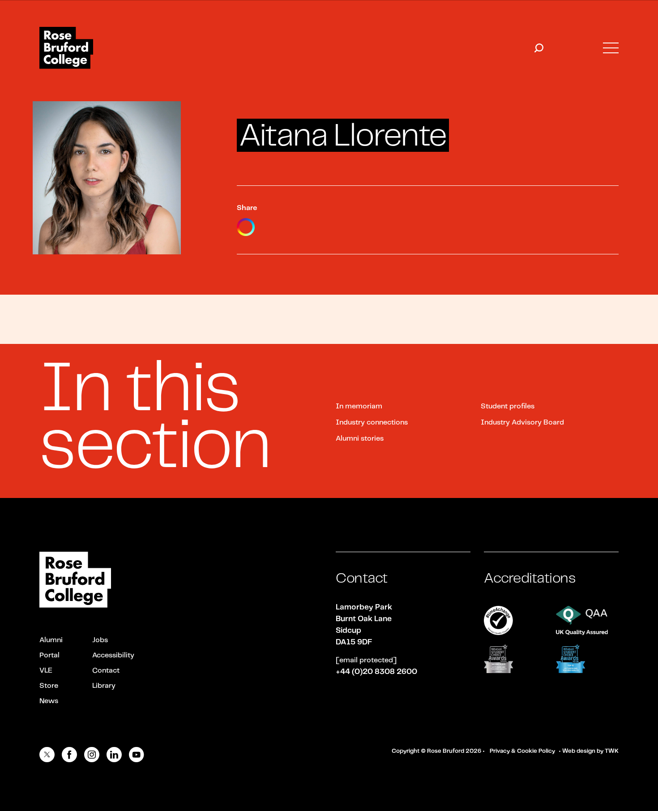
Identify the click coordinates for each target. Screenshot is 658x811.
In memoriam (359, 406)
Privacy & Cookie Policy (522, 751)
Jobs (100, 640)
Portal (49, 655)
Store (48, 685)
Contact (106, 670)
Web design (578, 751)
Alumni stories (360, 438)
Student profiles (507, 406)
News (48, 701)
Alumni (51, 640)
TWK (612, 751)
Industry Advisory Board (522, 422)
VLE (45, 670)
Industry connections (372, 422)
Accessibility (113, 655)
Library (103, 685)
